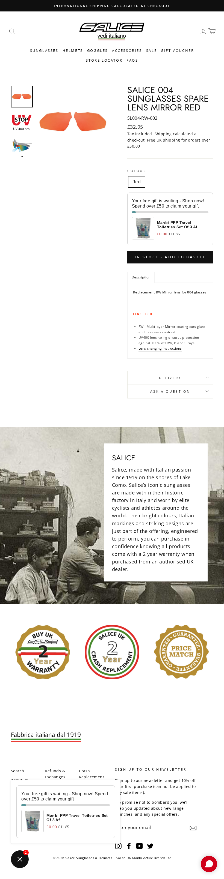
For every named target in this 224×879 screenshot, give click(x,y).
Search (17, 770)
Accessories (127, 50)
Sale (151, 50)
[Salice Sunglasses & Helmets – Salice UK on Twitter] (150, 845)
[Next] (22, 155)
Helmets (73, 50)
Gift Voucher (177, 50)
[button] (141, 277)
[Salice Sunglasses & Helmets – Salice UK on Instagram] (118, 845)
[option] (73, 122)
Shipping (163, 133)
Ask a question (170, 391)
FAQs (132, 60)
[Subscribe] (193, 828)
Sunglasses (44, 50)
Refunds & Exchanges (55, 773)
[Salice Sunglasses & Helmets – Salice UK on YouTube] (139, 845)
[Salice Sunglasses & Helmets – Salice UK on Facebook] (129, 845)
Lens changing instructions (160, 348)
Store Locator (104, 60)
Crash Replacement (91, 773)
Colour (136, 171)
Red (136, 182)
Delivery (170, 378)
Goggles (97, 50)
